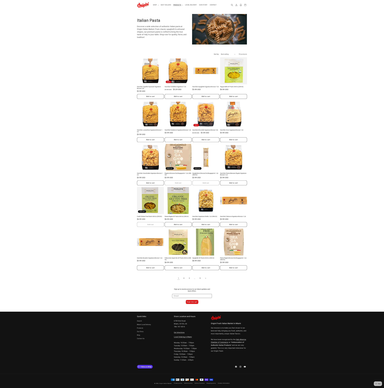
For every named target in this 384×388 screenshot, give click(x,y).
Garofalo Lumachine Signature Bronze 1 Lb (149, 130)
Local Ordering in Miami (183, 337)
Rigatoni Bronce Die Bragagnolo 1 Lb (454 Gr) (178, 174)
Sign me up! (192, 302)
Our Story (140, 331)
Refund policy (188, 383)
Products (140, 328)
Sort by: (216, 54)
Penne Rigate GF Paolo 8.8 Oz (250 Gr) (177, 216)
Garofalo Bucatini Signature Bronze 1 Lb (149, 258)
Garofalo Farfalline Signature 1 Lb (175, 86)
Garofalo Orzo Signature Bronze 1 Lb (231, 130)
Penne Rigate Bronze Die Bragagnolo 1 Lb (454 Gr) (233, 258)
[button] (156, 5)
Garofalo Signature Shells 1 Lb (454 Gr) (204, 216)
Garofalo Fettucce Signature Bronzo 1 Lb (233, 216)
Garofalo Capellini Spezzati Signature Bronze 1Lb (149, 87)
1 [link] (178, 278)
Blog (138, 335)
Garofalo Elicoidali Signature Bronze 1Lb (205, 130)
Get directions (179, 332)
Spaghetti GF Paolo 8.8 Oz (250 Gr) (203, 258)
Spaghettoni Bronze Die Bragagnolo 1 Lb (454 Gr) (205, 174)
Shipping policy (211, 383)
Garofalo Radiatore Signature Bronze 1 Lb (178, 130)
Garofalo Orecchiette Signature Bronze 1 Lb (149, 174)
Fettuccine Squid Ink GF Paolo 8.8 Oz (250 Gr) (178, 258)
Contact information (224, 383)
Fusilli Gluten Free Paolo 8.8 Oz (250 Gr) (149, 216)
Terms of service (199, 383)
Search (139, 321)
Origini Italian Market (165, 383)
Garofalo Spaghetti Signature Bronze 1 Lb (205, 86)
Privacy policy (178, 383)
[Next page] (205, 278)
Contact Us (140, 338)
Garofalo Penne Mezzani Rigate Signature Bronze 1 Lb (233, 174)
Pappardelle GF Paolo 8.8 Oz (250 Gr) (232, 86)
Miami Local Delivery (144, 324)
